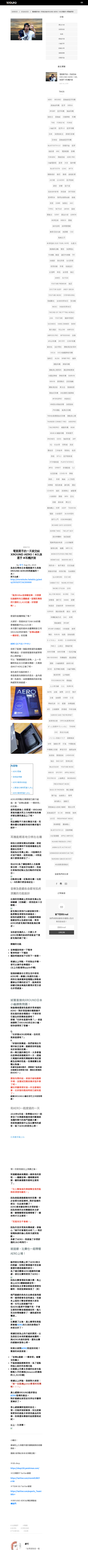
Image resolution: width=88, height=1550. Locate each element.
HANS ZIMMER (63, 324)
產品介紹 (62, 25)
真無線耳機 (55, 105)
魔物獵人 (66, 824)
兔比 (52, 761)
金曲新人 (62, 795)
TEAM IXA (72, 508)
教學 (73, 629)
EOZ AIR (67, 577)
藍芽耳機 (70, 128)
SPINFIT (58, 467)
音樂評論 (62, 58)
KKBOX (63, 220)
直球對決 (51, 197)
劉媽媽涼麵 (54, 249)
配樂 (64, 703)
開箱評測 (26, 547)
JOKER (65, 698)
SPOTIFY (61, 341)
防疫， (51, 479)
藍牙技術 (70, 180)
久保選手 (58, 513)
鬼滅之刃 (61, 237)
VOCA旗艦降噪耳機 (65, 352)
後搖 (73, 197)
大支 (66, 163)
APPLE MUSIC (70, 772)
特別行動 (62, 571)
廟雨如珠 (72, 749)
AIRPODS (70, 329)
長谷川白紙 (64, 732)
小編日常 (62, 43)
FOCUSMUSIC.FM (57, 680)
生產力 (73, 243)
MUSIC (54, 306)
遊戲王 (66, 801)
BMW (73, 324)
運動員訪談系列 (70, 347)
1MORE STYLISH (59, 588)
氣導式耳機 (66, 410)
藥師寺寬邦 (69, 318)
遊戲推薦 (62, 53)
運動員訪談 (53, 387)
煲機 (72, 151)
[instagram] (61, 883)
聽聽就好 (51, 174)
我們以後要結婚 (63, 197)
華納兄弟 (51, 703)
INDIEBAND (71, 778)
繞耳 (74, 611)
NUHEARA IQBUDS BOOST (62, 859)
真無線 (57, 117)
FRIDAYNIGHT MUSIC (62, 784)
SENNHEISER (69, 605)
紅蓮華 (52, 272)
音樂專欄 (68, 830)
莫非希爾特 (57, 536)
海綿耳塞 (66, 439)
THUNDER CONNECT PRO (56, 421)
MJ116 (49, 692)
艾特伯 (54, 140)
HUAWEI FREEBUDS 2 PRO (61, 841)
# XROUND (25, 1528)
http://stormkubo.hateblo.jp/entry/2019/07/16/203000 (26, 581)
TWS (53, 122)
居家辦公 (65, 491)
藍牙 (63, 105)
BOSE (50, 669)
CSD (71, 232)
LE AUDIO (60, 180)
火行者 (52, 180)
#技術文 (67, 398)
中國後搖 (72, 744)
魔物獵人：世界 (53, 508)
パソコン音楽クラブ (57, 738)
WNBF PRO (66, 358)
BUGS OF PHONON (57, 790)
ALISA (57, 358)
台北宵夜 (69, 260)
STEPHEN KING (69, 295)
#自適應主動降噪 (67, 393)
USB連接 (66, 629)
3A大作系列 (69, 513)
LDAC (64, 168)
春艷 (61, 692)
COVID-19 (63, 473)
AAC (71, 203)
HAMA (66, 600)
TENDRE (72, 726)
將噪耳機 (66, 364)
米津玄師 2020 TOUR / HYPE (58, 243)
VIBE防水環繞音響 (57, 404)
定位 (72, 496)
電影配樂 (65, 151)
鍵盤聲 (73, 491)
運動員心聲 (71, 416)
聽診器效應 (60, 611)
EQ (51, 444)
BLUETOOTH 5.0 (54, 145)
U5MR (58, 203)
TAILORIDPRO (54, 427)
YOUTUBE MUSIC (55, 295)
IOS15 (59, 439)
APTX (71, 168)
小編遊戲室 (59, 663)
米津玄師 (54, 220)
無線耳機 (70, 111)
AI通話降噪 (52, 375)
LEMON (73, 214)
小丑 (71, 698)
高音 (71, 444)
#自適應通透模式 (62, 864)
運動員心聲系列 (55, 370)
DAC (65, 617)
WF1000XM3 (65, 335)
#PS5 (51, 467)
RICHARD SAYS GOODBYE (62, 525)
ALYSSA (65, 278)
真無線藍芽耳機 (65, 140)
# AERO (13, 1528)
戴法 (68, 611)
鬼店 (70, 283)
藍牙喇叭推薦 (59, 669)
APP (74, 439)
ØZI (48, 709)
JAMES (57, 278)
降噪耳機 (62, 375)
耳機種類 (63, 657)
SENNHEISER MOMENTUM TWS (61, 853)
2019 (68, 588)
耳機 (73, 117)
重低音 (50, 450)
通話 (73, 485)
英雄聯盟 (57, 824)
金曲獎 (58, 698)
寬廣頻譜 (70, 387)
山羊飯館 (66, 675)
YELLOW (61, 329)
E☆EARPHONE (70, 640)
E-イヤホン (51, 640)
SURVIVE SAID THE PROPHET (61, 715)
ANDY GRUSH (68, 289)
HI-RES (60, 640)
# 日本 (26, 1531)
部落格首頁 (25, 12)
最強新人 (57, 801)
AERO (20, 1324)
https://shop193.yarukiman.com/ (25, 1468)
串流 (58, 272)
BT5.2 (59, 456)
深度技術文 (59, 134)
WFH (66, 496)
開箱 (70, 220)
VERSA (70, 105)
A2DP (64, 508)
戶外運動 (56, 410)
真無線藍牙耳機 (69, 99)
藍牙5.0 (62, 128)
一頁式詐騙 (71, 652)
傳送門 (13, 1503)
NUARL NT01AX (67, 583)
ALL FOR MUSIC (55, 594)
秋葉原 (51, 605)
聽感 (64, 174)
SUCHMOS (52, 324)
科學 (71, 617)
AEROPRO (72, 421)
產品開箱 (72, 657)
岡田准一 (52, 565)
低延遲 (51, 151)
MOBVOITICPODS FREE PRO (61, 554)
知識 (61, 34)
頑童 (55, 692)
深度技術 (62, 29)
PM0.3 (53, 646)
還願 (51, 663)
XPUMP (52, 111)
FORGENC (52, 157)
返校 (73, 209)
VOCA (53, 352)
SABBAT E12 (54, 583)
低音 (73, 450)
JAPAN (66, 209)
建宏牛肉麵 (65, 255)
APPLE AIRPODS (67, 836)
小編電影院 (52, 163)
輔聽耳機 (64, 427)
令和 (49, 744)
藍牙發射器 (67, 456)
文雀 (51, 698)
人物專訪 (61, 778)
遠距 (57, 491)
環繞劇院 (57, 623)
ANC (58, 151)
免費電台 (69, 249)
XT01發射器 (54, 462)
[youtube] (66, 883)
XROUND (57, 99)
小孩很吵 (52, 496)
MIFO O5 (69, 548)
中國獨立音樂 (52, 749)
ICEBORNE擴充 (66, 519)
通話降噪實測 (69, 370)
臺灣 (70, 795)
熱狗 (74, 813)
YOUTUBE (59, 318)
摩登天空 (63, 749)
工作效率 (58, 450)
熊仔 (74, 692)
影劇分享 (62, 48)
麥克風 (67, 485)
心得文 (60, 646)
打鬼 (64, 744)
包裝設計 (69, 266)
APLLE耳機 (52, 341)
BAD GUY (59, 761)
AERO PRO (71, 157)
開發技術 (59, 755)
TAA (72, 594)
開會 (60, 496)
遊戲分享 (57, 744)
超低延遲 (72, 174)
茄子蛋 (67, 186)
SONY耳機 (71, 341)
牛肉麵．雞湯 (53, 255)
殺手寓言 (61, 565)
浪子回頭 (71, 191)
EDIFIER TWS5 (55, 531)
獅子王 (59, 600)
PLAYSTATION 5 (67, 462)
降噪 (71, 473)
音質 (51, 203)
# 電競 (25, 1525)
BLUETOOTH (55, 168)
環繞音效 (61, 157)
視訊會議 (58, 485)
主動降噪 (66, 117)
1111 (73, 255)
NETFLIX (59, 209)
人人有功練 (54, 686)
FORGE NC (61, 122)
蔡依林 (60, 502)
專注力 (68, 502)
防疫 (52, 456)
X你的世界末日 (65, 306)
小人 (63, 686)
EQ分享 (57, 444)
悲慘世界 (59, 605)
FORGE (69, 122)
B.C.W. (60, 813)
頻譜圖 (65, 232)
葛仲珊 (73, 163)
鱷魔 (61, 548)
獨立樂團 (69, 790)
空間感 (64, 444)
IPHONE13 (51, 439)
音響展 (51, 600)
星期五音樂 (70, 134)
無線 (63, 479)
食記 (72, 272)
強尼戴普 (67, 536)
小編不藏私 (71, 669)
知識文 (65, 203)
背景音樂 (54, 266)
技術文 (50, 117)
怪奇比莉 (69, 761)
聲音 (62, 249)
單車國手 (69, 433)
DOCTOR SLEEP (55, 289)
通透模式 (60, 381)
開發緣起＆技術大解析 (57, 807)
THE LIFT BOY (68, 531)
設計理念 (58, 347)
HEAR (73, 427)
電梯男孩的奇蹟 (56, 542)
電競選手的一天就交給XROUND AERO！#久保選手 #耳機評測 (68, 77)
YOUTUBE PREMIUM (58, 283)
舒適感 (64, 709)
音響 (60, 186)
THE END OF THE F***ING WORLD (61, 312)
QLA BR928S (57, 577)
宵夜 (61, 266)
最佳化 (49, 347)
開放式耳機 (53, 393)
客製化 (67, 450)
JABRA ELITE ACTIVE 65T (61, 847)
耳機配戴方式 (56, 617)
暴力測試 (52, 329)
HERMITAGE (55, 560)
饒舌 (58, 174)
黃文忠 (62, 387)
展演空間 (57, 675)
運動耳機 (57, 364)
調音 (55, 186)
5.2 (73, 467)
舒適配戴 (66, 467)
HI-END (65, 594)
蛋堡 (60, 163)
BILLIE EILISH (54, 767)
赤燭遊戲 (71, 703)
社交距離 (53, 473)
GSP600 (50, 611)
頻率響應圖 (66, 226)
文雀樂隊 (55, 709)
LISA (51, 318)
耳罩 (58, 479)
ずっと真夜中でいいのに (57, 726)
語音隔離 (69, 381)
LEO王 (67, 692)
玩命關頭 (71, 571)
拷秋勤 (67, 813)
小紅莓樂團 (54, 836)
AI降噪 (50, 485)
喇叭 (50, 634)
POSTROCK (51, 778)
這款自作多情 (53, 191)
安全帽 (73, 301)
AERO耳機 (51, 652)
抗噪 (74, 335)
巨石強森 (70, 565)
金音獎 (65, 272)
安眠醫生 (50, 301)
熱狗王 (50, 358)
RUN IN (52, 381)
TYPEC (50, 209)
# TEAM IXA (15, 1531)
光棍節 (52, 260)
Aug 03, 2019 (63, 83)
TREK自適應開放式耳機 (56, 416)
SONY (57, 214)
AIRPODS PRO (53, 335)
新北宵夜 (60, 260)
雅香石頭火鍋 (55, 232)
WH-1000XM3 (52, 657)
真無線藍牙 (51, 813)
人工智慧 (71, 479)
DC (59, 703)
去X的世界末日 (62, 301)
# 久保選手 (14, 1525)
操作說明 (56, 226)
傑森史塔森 (52, 571)
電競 (51, 513)
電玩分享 (71, 807)
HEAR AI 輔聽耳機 (57, 433)
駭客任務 (54, 548)
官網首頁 (15, 12)
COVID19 (50, 491)
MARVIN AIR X (67, 560)
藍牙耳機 (60, 111)
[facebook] (56, 883)
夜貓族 (69, 680)
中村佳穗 (72, 709)
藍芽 (73, 145)
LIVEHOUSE (70, 755)
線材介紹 (69, 663)
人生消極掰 (69, 542)
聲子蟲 (54, 795)
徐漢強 (51, 755)
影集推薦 (71, 634)
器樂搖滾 (70, 738)
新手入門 (54, 519)
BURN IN (72, 375)
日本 (50, 134)
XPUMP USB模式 (54, 629)
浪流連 (63, 191)
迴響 (72, 600)
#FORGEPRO (57, 398)
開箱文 (49, 214)
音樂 (54, 502)
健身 (74, 358)
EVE (56, 732)
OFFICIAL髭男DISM (67, 721)
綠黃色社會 (53, 721)
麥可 (21, 564)
